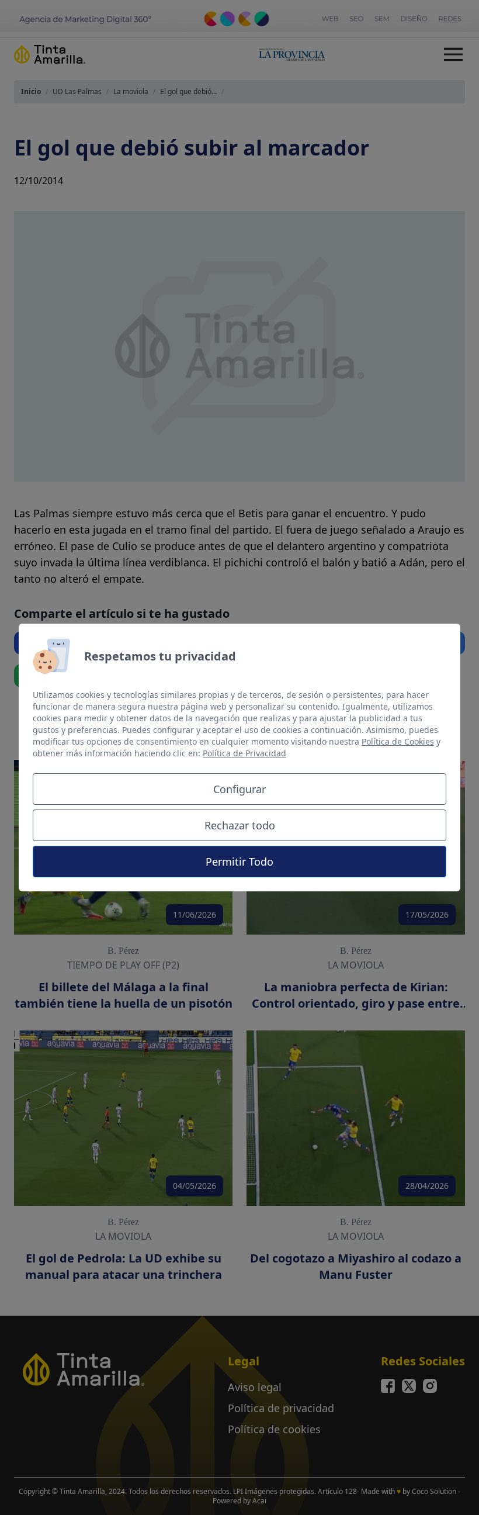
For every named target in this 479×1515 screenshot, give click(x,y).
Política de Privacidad (244, 753)
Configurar (239, 789)
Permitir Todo (239, 862)
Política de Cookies (398, 741)
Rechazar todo (239, 825)
